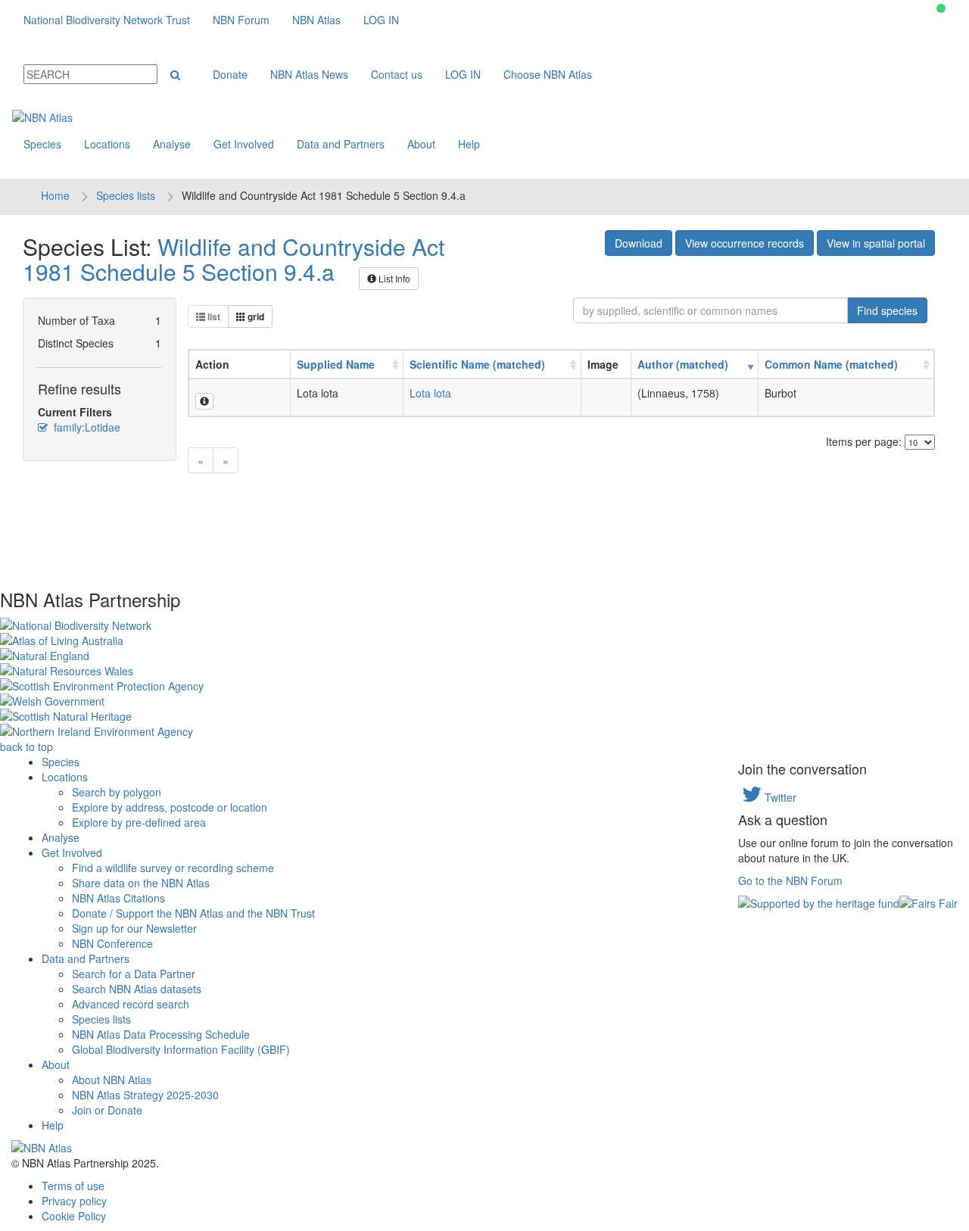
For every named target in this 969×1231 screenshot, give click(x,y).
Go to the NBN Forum (790, 880)
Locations (107, 143)
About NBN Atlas (111, 1079)
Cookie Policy (74, 1215)
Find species (887, 310)
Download (638, 243)
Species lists (125, 195)
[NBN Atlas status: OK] (941, 8)
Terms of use (73, 1185)
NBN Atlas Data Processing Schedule (161, 1034)
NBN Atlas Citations (118, 897)
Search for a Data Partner (133, 973)
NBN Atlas (316, 19)
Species (42, 143)
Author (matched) (682, 364)
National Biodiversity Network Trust (106, 19)
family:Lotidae (85, 427)
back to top (26, 746)
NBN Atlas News (309, 74)
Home (55, 195)
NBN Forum (241, 19)
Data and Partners (341, 143)
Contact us (396, 74)
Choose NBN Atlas (547, 74)
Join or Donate (107, 1109)
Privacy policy (74, 1200)
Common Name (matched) (831, 364)
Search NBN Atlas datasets (136, 988)
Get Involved (243, 143)
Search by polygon (116, 791)
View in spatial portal (876, 243)
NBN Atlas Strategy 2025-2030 (145, 1094)
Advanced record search (130, 1003)
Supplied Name (336, 364)
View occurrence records (744, 243)
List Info (393, 278)
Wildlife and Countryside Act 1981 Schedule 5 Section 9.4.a (233, 259)
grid (254, 316)
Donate (230, 74)
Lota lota (430, 392)
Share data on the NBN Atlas (141, 882)
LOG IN (381, 19)
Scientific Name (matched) (477, 364)
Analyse (172, 143)
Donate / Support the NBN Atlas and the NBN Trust (193, 913)
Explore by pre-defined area (139, 822)
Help (469, 143)
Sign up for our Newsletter (134, 928)
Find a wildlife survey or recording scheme (173, 867)
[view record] (204, 401)
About (421, 143)
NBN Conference (112, 943)
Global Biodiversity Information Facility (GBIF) (181, 1049)
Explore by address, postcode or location (169, 807)
